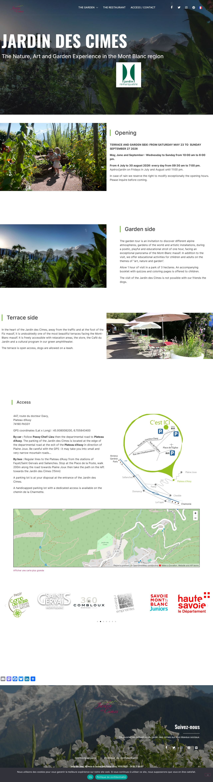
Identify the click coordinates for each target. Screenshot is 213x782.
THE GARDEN (86, 7)
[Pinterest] (188, 747)
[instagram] (186, 7)
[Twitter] (173, 747)
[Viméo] (196, 747)
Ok (90, 777)
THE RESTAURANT (114, 7)
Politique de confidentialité (111, 777)
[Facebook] (171, 7)
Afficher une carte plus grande (28, 570)
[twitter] (179, 7)
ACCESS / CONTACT (143, 7)
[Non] (208, 774)
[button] (5, 606)
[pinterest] (193, 7)
